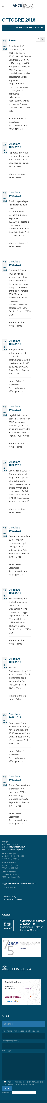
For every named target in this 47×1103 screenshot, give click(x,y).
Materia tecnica (16, 174)
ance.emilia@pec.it (14, 849)
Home (19, 27)
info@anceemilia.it (17, 847)
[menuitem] (24, 899)
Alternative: (7, 1092)
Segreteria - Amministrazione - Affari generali (18, 125)
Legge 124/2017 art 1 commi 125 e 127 (19, 883)
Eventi (12, 118)
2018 (26, 27)
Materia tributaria (17, 243)
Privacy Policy (10, 896)
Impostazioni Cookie (13, 899)
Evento (13, 40)
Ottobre (34, 27)
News (11, 177)
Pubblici (20, 118)
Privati (19, 177)
